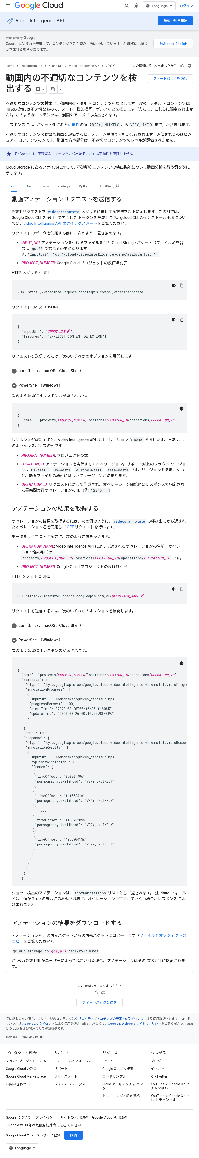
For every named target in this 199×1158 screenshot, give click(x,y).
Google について (18, 1117)
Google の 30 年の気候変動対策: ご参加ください (44, 1125)
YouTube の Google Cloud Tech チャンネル (170, 1098)
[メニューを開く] (8, 6)
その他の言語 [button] (109, 186)
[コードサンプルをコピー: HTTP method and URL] (181, 285)
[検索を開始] (127, 6)
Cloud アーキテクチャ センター (122, 1086)
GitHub (107, 1061)
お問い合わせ (16, 1084)
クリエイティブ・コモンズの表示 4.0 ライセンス (109, 1019)
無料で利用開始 (175, 21)
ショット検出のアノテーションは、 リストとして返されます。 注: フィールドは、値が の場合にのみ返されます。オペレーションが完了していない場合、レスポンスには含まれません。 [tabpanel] (102, 582)
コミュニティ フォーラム (73, 1061)
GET (70, 527)
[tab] (14, 186)
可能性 (74, 124)
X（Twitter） (161, 1076)
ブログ (156, 1061)
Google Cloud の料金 (21, 1069)
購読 (73, 1135)
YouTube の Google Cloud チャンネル (170, 1086)
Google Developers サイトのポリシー (134, 1023)
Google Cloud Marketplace (26, 1076)
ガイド (110, 65)
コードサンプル (114, 1076)
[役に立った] (182, 65)
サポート (61, 1069)
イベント (157, 1069)
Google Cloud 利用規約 (109, 1117)
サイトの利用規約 (74, 1117)
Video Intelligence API (40, 21)
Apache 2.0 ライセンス (38, 1023)
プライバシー (45, 1117)
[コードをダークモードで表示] (174, 285)
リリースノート (66, 1076)
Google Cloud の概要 (117, 1069)
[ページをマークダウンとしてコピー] (53, 89)
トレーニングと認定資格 (121, 1096)
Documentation (31, 65)
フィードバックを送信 (170, 78)
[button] (29, 186)
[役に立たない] (189, 65)
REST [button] (14, 186)
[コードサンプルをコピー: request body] (181, 320)
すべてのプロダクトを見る (26, 1061)
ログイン (186, 6)
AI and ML (56, 65)
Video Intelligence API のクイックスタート (60, 223)
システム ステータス (69, 1084)
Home (10, 65)
